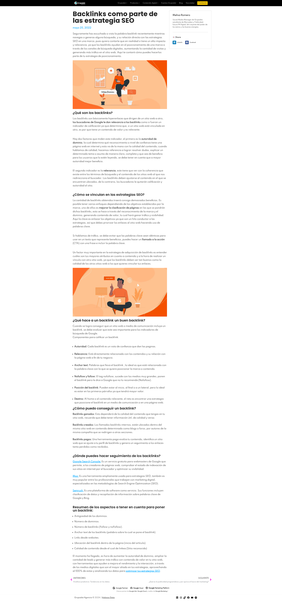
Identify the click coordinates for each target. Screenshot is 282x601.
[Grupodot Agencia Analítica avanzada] (80, 3)
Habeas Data (108, 598)
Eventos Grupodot (168, 3)
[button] (178, 42)
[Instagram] (181, 598)
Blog (181, 3)
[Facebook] (188, 598)
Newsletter (190, 3)
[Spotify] (196, 598)
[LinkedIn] (177, 598)
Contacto (202, 3)
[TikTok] (184, 598)
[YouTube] (192, 598)
